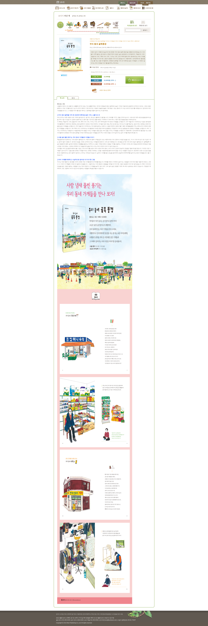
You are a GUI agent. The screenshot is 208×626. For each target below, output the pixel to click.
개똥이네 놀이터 (122, 8)
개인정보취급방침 (105, 614)
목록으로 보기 (143, 23)
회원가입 (149, 3)
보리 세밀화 (85, 8)
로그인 (141, 3)
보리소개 (60, 8)
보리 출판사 (59, 2)
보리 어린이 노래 (97, 8)
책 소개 (62, 98)
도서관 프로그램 (147, 8)
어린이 (101, 90)
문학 (109, 90)
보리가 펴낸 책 (72, 8)
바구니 (134, 80)
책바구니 (122, 3)
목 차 (73, 98)
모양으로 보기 (132, 23)
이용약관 (79, 614)
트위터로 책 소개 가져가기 (64, 75)
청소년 (106, 90)
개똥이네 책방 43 (95, 39)
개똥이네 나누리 (135, 8)
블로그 (110, 8)
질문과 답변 (132, 3)
